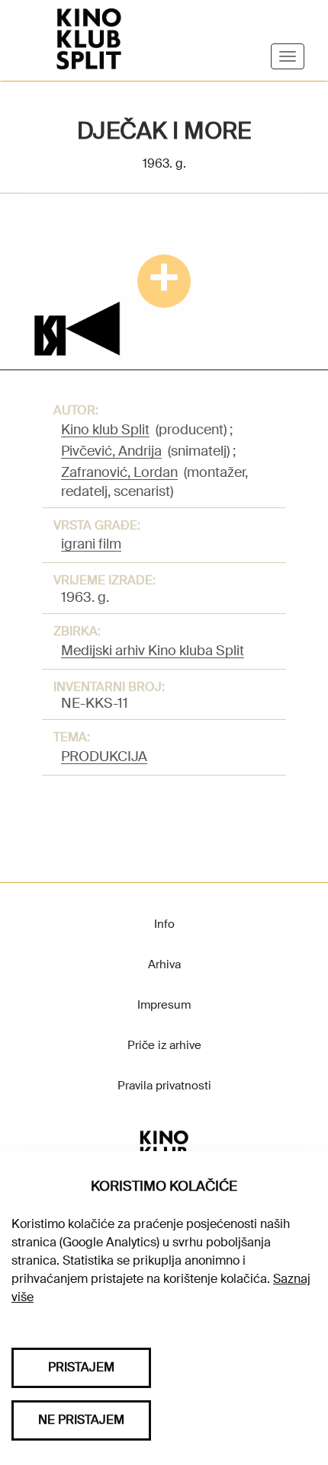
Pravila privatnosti (164, 1085)
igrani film (91, 544)
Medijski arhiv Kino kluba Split (152, 650)
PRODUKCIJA (104, 756)
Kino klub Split (105, 430)
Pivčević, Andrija (111, 451)
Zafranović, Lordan (119, 472)
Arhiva (164, 964)
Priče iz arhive (164, 1045)
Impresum (164, 1004)
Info (164, 924)
